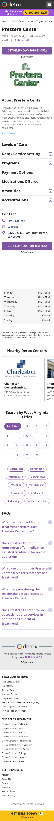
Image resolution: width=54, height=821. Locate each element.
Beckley (35, 493)
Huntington (37, 468)
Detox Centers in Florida (13, 732)
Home (5, 21)
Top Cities (13, 426)
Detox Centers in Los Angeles (16, 748)
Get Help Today (24, 813)
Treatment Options (15, 676)
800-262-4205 (37, 12)
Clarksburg (13, 501)
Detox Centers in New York (15, 736)
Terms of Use (8, 791)
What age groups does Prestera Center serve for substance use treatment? (25, 572)
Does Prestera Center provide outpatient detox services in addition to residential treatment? (23, 616)
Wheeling (15, 485)
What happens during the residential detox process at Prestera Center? (22, 593)
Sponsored (15, 14)
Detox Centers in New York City (17, 744)
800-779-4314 (33, 657)
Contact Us (7, 783)
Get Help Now (13, 11)
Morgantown (38, 476)
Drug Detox (7, 685)
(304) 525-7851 (23, 40)
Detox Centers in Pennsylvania (16, 740)
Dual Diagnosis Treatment (14, 706)
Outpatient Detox (10, 698)
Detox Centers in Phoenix (14, 761)
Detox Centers (19, 21)
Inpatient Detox (9, 694)
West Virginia (37, 21)
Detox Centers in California (15, 724)
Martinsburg (36, 485)
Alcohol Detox (9, 690)
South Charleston (37, 501)
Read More (9, 133)
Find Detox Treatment (16, 719)
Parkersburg (15, 476)
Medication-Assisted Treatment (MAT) (20, 702)
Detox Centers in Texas (13, 728)
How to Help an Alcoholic (14, 710)
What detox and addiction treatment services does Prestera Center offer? (21, 526)
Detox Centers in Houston (14, 757)
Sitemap (6, 787)
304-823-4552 (27, 50)
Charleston (16, 468)
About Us (6, 779)
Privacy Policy (8, 795)
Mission (5, 774)
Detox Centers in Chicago (14, 753)
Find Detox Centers (11, 681)
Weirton (19, 493)
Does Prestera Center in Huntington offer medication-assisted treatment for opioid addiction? (23, 550)
